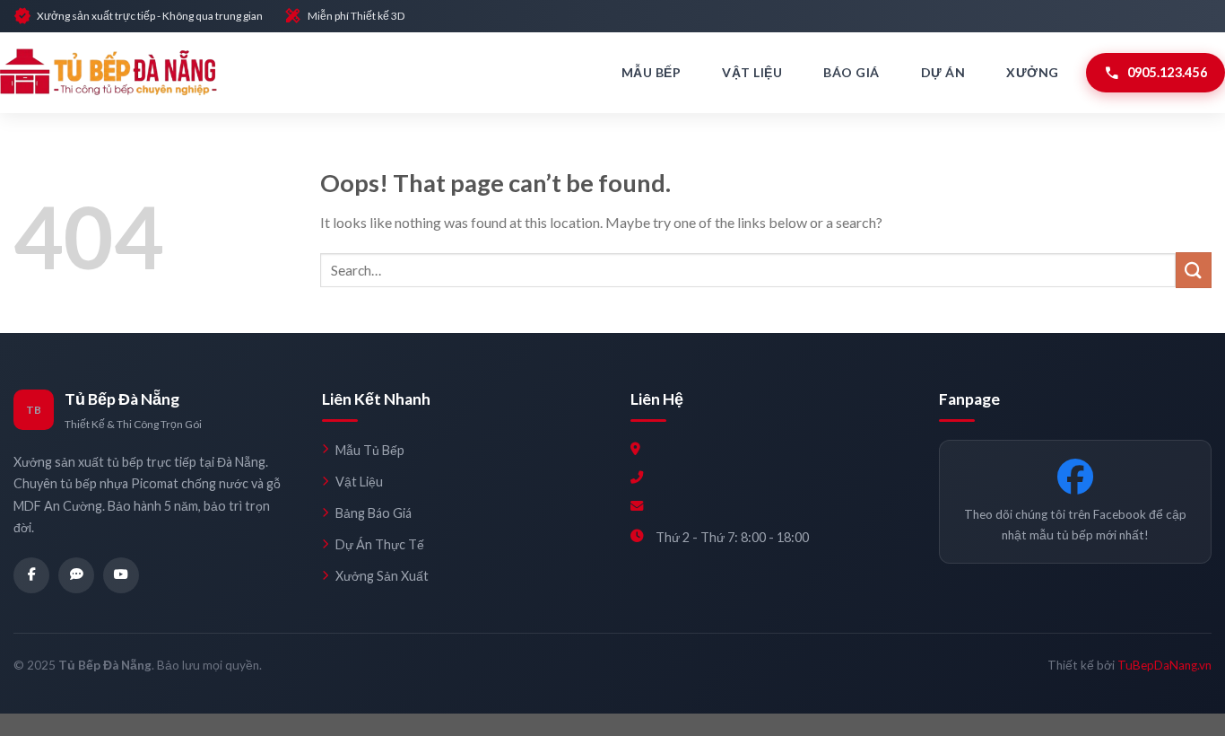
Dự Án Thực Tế (379, 544)
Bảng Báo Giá (373, 513)
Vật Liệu (752, 72)
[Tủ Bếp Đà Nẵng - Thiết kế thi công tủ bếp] (109, 72)
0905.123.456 (1155, 73)
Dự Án (943, 72)
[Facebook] (31, 575)
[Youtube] (121, 575)
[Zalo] (76, 575)
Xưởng (1032, 72)
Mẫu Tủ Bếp (369, 450)
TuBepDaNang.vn (1164, 665)
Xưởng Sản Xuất (382, 575)
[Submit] (1194, 269)
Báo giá (851, 72)
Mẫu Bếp (651, 72)
